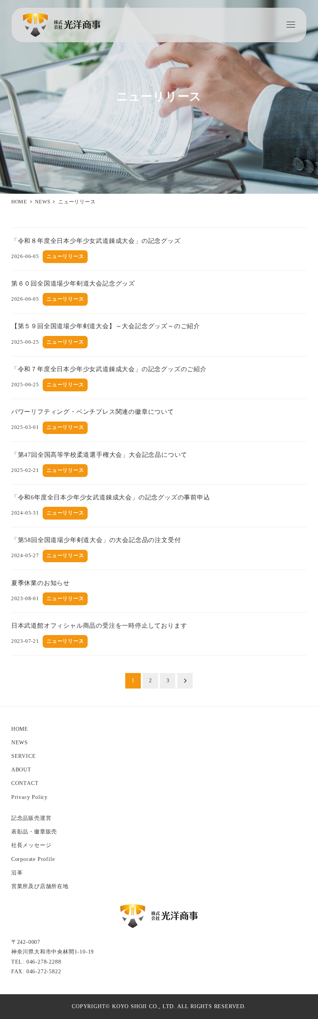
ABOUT (21, 769)
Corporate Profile (33, 859)
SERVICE (23, 756)
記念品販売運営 (31, 818)
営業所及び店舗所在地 (40, 886)
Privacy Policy (29, 797)
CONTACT (25, 783)
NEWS (19, 742)
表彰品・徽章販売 (34, 831)
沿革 (17, 872)
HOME (19, 729)
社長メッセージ (31, 845)
